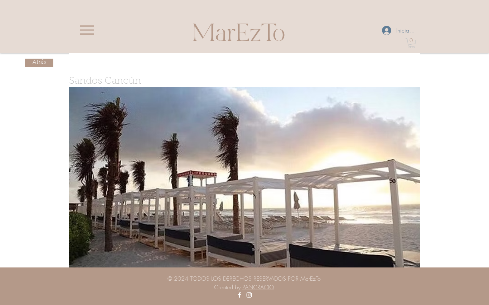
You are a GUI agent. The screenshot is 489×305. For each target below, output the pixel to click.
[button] (411, 43)
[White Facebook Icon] (239, 295)
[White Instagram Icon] (249, 295)
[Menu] (87, 30)
